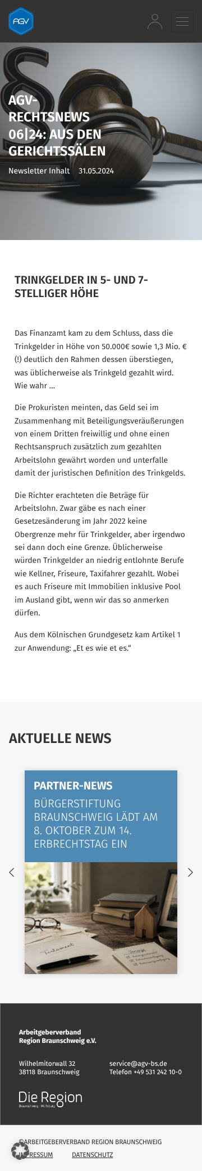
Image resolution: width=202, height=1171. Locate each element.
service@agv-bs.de (138, 1064)
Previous (11, 872)
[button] (182, 21)
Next (190, 872)
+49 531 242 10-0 (158, 1072)
